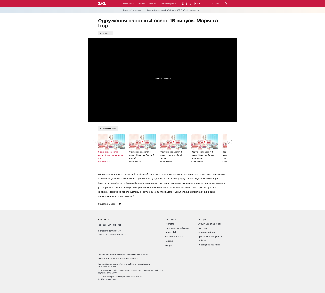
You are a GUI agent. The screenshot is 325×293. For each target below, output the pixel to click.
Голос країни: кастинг (132, 10)
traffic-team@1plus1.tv (109, 279)
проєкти (128, 3)
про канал (170, 219)
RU (217, 4)
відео (152, 3)
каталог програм (174, 236)
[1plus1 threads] (104, 225)
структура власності (209, 223)
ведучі (168, 245)
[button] (95, 142)
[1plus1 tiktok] (109, 225)
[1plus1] (102, 3)
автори (202, 219)
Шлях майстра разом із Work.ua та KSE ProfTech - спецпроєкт (173, 10)
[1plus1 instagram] (99, 225)
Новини (141, 3)
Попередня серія (109, 128)
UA (213, 4)
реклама (169, 223)
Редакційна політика (209, 244)
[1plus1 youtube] (119, 225)
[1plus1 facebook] (114, 225)
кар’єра (169, 240)
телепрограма (168, 3)
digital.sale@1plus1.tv (107, 273)
